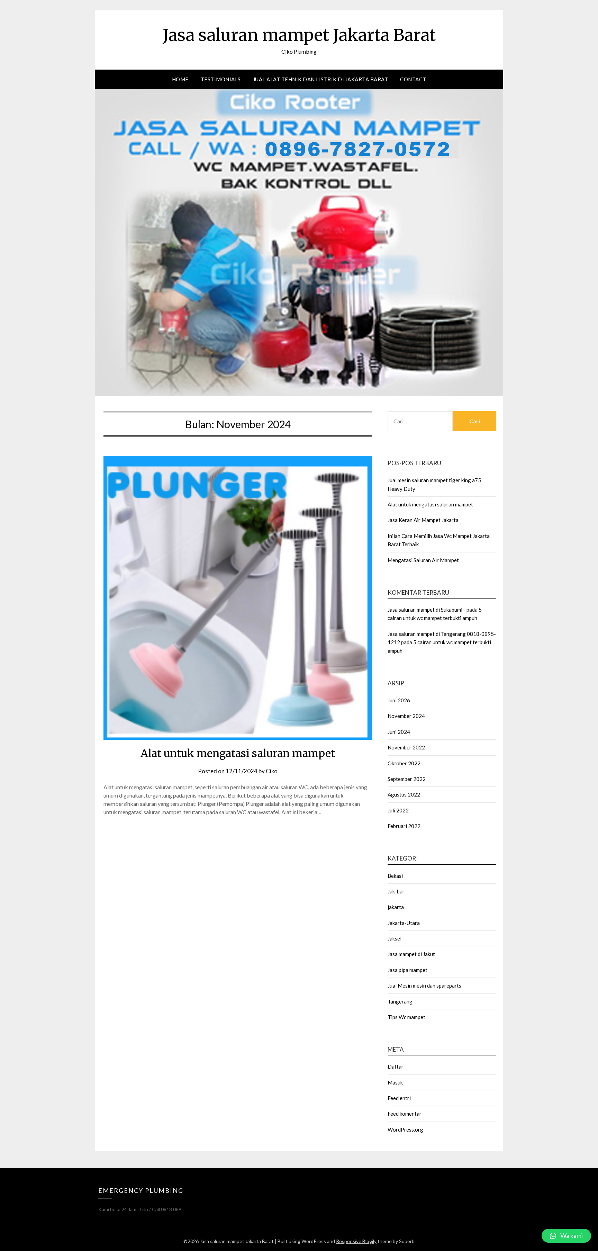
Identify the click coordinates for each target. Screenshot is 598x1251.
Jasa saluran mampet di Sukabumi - (426, 609)
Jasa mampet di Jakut (411, 954)
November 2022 (406, 747)
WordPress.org (405, 1129)
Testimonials (221, 79)
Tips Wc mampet (406, 1017)
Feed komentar (405, 1113)
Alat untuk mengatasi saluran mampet (238, 753)
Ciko (272, 771)
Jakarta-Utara (404, 923)
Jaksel (394, 938)
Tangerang (400, 1001)
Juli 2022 (398, 810)
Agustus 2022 (404, 794)
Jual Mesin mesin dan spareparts (424, 985)
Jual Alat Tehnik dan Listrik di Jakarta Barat (320, 79)
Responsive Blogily (356, 1241)
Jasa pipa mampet (407, 970)
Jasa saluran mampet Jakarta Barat (299, 35)
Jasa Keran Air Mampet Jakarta (423, 520)
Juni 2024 (399, 732)
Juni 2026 (399, 700)
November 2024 (406, 716)
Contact (413, 79)
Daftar (396, 1066)
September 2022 (407, 779)
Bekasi (395, 876)
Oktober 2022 (404, 763)
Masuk (395, 1082)
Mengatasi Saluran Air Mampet (423, 560)
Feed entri (399, 1098)
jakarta (396, 907)
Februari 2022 (404, 826)
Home (180, 79)
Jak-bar (396, 891)
